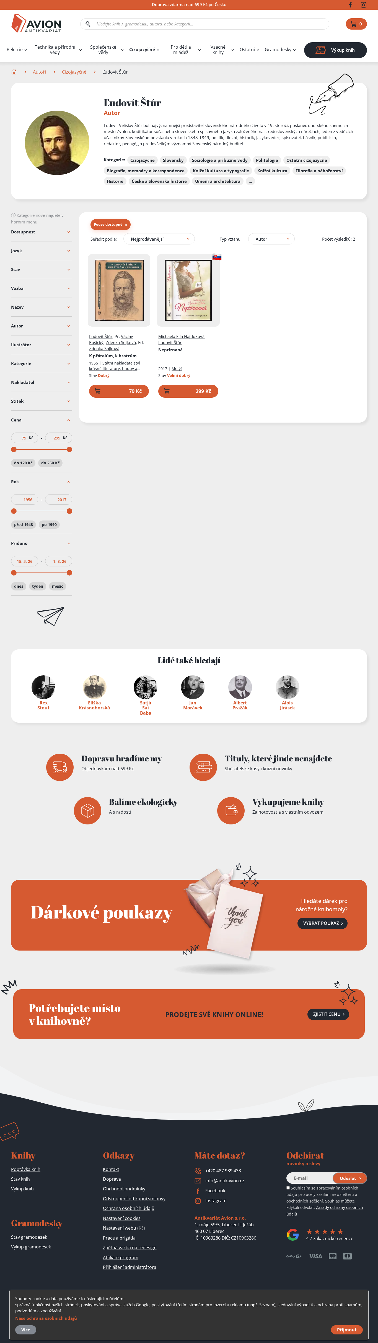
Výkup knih (22, 1189)
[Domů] (14, 72)
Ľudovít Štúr (100, 336)
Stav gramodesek (29, 1237)
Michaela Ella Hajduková (181, 336)
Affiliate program (120, 1257)
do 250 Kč (50, 462)
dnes (18, 586)
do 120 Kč (23, 462)
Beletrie (15, 49)
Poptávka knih (25, 1169)
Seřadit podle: (103, 239)
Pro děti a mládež (181, 50)
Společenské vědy (103, 50)
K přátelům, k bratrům (113, 355)
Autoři (39, 72)
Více (25, 1330)
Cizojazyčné (142, 49)
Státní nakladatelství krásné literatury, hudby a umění (114, 368)
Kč (31, 438)
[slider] (14, 449)
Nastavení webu (124, 1228)
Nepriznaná (170, 349)
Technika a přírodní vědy (55, 50)
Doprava (112, 1179)
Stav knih (20, 1179)
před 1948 (23, 524)
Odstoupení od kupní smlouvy (134, 1199)
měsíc (57, 586)
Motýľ (177, 368)
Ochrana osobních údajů (128, 1208)
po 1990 (49, 524)
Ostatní (247, 49)
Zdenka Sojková (121, 342)
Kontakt (111, 1169)
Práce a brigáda (119, 1238)
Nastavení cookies (122, 1218)
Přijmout (347, 1330)
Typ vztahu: (231, 239)
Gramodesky (278, 49)
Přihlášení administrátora (129, 1267)
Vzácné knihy (218, 50)
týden (37, 586)
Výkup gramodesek (31, 1247)
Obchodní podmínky (124, 1189)
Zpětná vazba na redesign (130, 1248)
